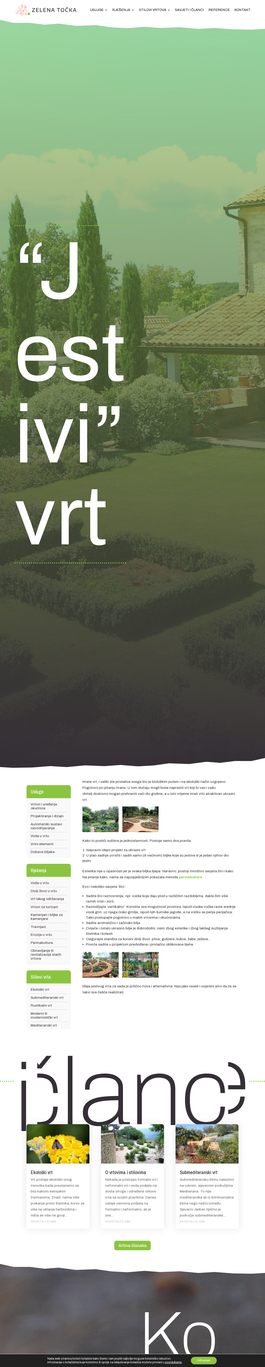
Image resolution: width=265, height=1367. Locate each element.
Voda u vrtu (40, 836)
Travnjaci (38, 927)
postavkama (173, 1362)
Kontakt (242, 10)
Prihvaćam (204, 1360)
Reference (219, 10)
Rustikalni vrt (41, 1005)
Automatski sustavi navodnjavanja (46, 826)
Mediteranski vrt (44, 1025)
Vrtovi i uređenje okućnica (44, 806)
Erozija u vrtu (41, 935)
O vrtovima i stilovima (125, 1172)
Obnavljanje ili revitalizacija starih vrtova (46, 954)
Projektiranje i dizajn (47, 816)
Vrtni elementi (42, 844)
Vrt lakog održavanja (47, 899)
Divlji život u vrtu (44, 891)
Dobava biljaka (43, 852)
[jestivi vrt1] (100, 820)
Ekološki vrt (40, 990)
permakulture (190, 877)
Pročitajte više (43, 1221)
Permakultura (42, 943)
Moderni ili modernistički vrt (44, 1015)
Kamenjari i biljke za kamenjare (47, 917)
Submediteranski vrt (47, 998)
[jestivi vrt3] (100, 966)
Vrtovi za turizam (44, 907)
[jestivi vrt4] (140, 966)
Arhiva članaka (132, 1245)
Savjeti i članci (189, 10)
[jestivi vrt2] (140, 820)
